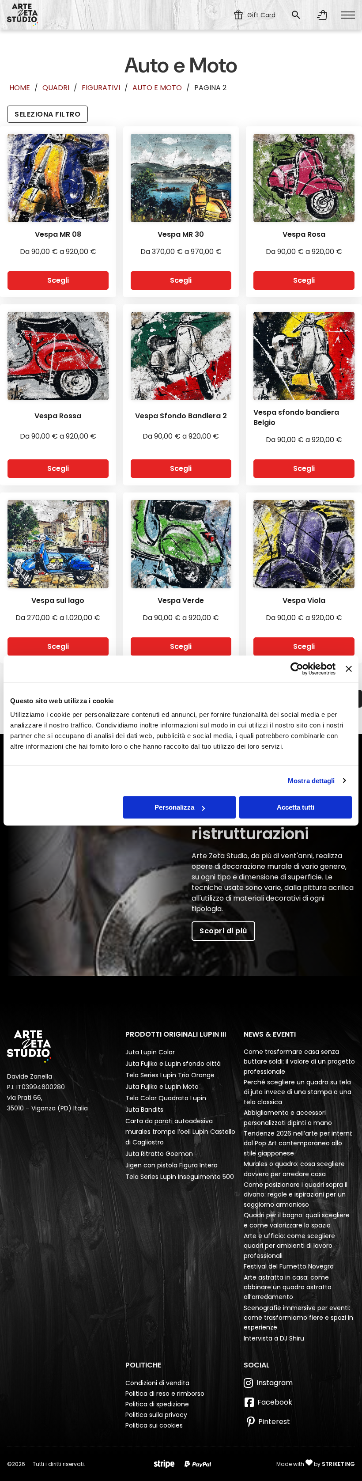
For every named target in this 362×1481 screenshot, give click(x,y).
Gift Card (261, 15)
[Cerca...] (296, 15)
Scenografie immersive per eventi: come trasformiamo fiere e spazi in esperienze (298, 1317)
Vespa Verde (181, 600)
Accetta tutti (295, 807)
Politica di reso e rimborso (164, 1393)
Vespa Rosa (304, 234)
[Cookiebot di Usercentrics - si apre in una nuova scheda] (297, 668)
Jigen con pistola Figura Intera (171, 1165)
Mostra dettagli (311, 780)
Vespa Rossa (57, 416)
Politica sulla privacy (156, 1414)
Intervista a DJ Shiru (274, 1338)
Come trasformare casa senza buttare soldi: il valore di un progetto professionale (299, 1061)
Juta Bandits (144, 1109)
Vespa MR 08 (58, 234)
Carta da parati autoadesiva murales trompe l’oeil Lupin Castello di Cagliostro (180, 1132)
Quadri (55, 88)
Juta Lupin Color (150, 1052)
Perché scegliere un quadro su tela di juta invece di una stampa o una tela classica (297, 1092)
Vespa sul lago (57, 600)
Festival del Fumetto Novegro (289, 1266)
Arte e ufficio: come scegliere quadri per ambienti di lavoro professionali (289, 1245)
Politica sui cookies (154, 1425)
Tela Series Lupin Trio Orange (170, 1075)
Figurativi (101, 88)
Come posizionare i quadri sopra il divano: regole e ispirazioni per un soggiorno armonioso (295, 1194)
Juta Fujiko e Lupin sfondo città (173, 1063)
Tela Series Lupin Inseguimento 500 (179, 1176)
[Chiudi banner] (349, 669)
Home (19, 88)
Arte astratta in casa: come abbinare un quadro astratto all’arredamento (288, 1287)
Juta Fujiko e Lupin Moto (162, 1086)
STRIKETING (338, 1464)
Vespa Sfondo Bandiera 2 (181, 416)
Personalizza (174, 807)
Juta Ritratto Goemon (159, 1153)
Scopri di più (223, 931)
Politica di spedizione (157, 1404)
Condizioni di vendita (157, 1383)
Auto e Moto (157, 88)
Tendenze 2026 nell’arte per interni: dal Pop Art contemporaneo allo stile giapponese (298, 1143)
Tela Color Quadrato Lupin (165, 1098)
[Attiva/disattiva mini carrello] (322, 15)
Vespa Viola (304, 600)
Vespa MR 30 (181, 234)
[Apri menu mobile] (348, 15)
